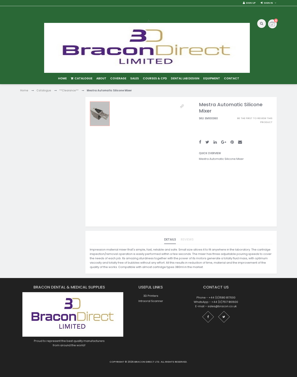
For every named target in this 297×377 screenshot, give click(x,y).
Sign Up (251, 3)
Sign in (268, 3)
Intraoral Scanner (150, 301)
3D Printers (150, 296)
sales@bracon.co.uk (222, 306)
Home (24, 90)
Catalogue (44, 90)
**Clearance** (68, 90)
